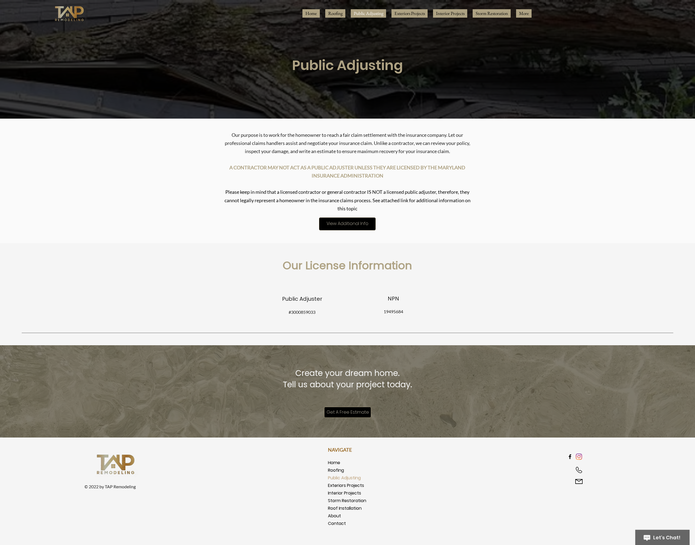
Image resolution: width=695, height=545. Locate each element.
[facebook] (570, 457)
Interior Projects (344, 493)
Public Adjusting (344, 478)
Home (334, 463)
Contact (337, 523)
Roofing (336, 470)
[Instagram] (579, 457)
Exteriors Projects (346, 485)
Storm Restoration (347, 501)
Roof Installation (345, 508)
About (334, 516)
